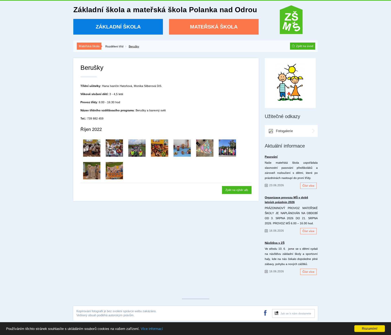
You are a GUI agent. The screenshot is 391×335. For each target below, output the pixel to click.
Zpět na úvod (304, 46)
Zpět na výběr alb (236, 190)
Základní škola (118, 27)
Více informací (152, 329)
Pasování (271, 156)
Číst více (308, 185)
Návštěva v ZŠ (274, 242)
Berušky (134, 46)
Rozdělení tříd (114, 46)
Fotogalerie (284, 131)
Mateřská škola (214, 27)
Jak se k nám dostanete (295, 313)
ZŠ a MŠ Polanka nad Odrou (291, 21)
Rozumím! (370, 329)
